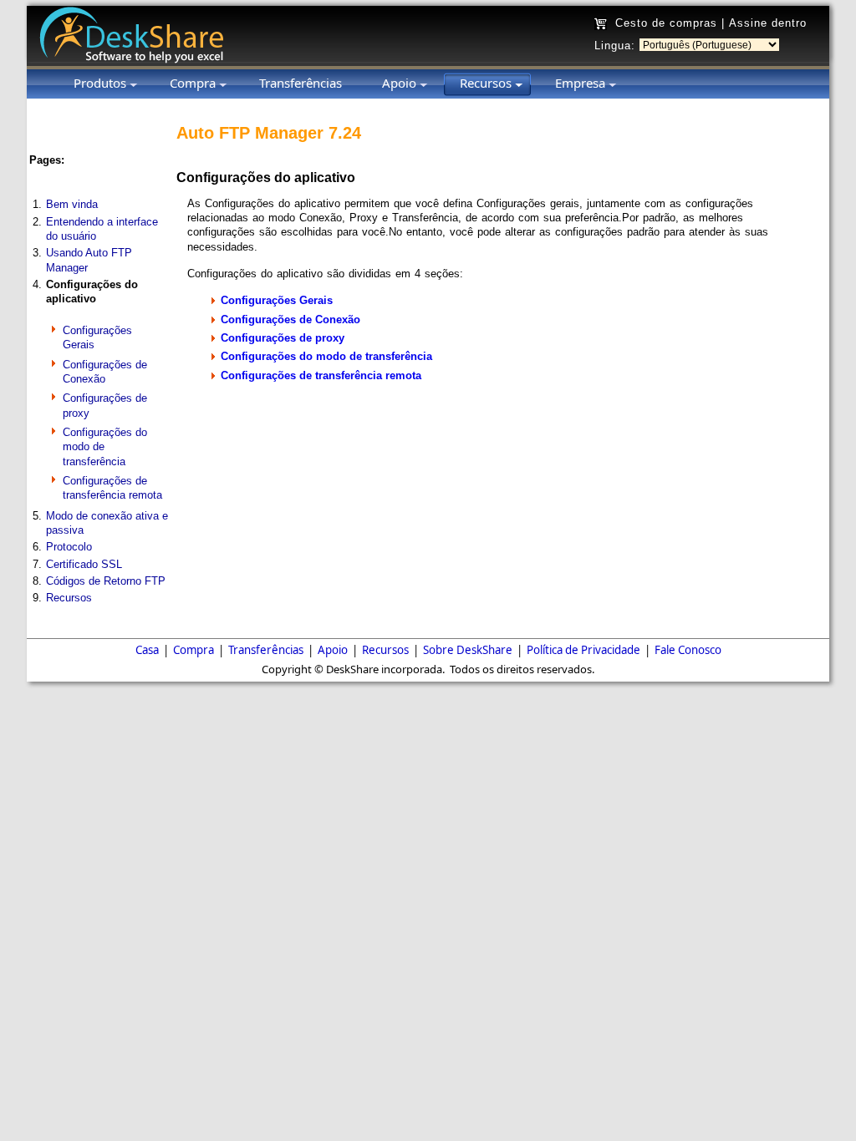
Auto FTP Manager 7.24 (268, 133)
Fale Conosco (688, 649)
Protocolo (69, 546)
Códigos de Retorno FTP (106, 581)
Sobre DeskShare (467, 649)
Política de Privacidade (583, 649)
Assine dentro (768, 23)
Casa (147, 649)
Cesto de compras (666, 23)
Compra (193, 649)
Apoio (333, 649)
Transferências (265, 649)
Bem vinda (72, 204)
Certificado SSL (84, 564)
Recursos (69, 597)
